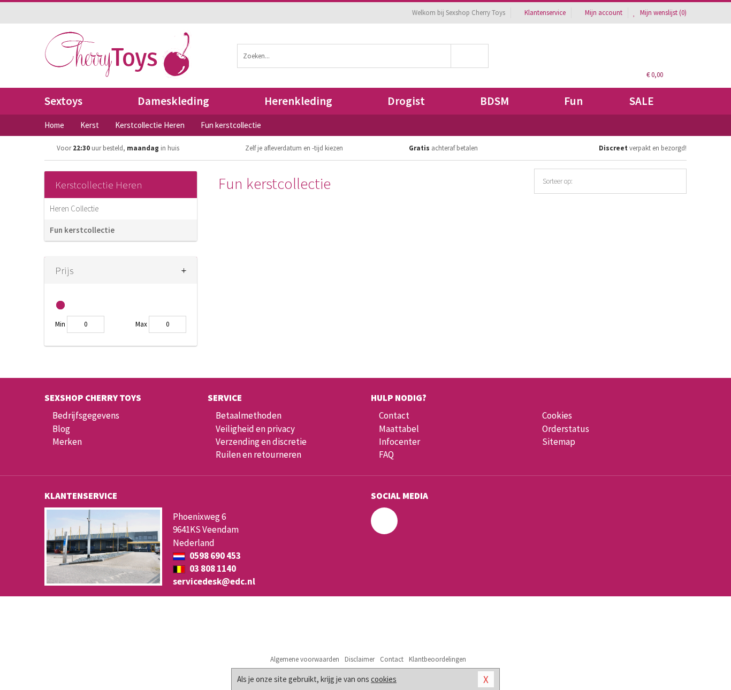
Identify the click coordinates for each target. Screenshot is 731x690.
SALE (641, 101)
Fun (573, 101)
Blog (61, 429)
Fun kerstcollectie (82, 230)
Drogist (406, 101)
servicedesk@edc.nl (214, 581)
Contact (394, 415)
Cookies (557, 415)
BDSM (494, 101)
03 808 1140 (212, 568)
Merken (67, 442)
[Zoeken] (470, 56)
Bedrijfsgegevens (85, 415)
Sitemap (558, 442)
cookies (384, 679)
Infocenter (399, 442)
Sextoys (63, 101)
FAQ (386, 454)
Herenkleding (298, 101)
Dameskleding (173, 101)
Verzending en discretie (261, 442)
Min (60, 324)
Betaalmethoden (248, 415)
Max (141, 324)
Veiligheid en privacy (255, 429)
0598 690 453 (214, 556)
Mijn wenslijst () (662, 12)
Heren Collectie (74, 208)
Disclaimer (360, 659)
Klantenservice (545, 12)
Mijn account (603, 12)
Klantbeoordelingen (437, 659)
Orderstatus (565, 429)
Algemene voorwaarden (304, 659)
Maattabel (399, 429)
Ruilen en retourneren (258, 454)
